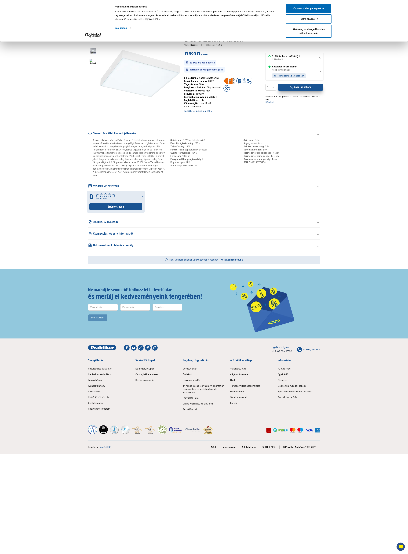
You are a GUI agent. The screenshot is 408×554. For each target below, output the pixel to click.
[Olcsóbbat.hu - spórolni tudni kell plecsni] (193, 429)
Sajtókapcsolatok (239, 397)
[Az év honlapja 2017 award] (150, 429)
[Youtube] (134, 348)
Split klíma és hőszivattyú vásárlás (295, 391)
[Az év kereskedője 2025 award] (208, 429)
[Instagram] (155, 348)
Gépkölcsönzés (95, 403)
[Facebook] (127, 348)
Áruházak (188, 374)
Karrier (233, 403)
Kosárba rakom (302, 87)
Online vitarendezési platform (198, 403)
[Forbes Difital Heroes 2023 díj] (103, 429)
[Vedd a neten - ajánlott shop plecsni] (176, 429)
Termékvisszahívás (287, 397)
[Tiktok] (141, 348)
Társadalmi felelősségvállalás (245, 386)
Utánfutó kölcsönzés (98, 397)
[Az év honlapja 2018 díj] (114, 429)
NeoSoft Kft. (106, 447)
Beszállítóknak (190, 409)
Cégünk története (239, 374)
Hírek (232, 380)
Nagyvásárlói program (99, 409)
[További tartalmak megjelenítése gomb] (94, 115)
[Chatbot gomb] (401, 547)
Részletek (270, 102)
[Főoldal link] (102, 347)
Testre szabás (307, 18)
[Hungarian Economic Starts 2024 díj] (92, 429)
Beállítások (120, 28)
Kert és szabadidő (144, 380)
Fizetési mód (284, 368)
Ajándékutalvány (96, 386)
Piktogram (283, 380)
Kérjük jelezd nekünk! (232, 259)
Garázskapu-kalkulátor (99, 374)
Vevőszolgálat (190, 368)
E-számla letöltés (191, 380)
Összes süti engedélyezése (308, 8)
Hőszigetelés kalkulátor (100, 368)
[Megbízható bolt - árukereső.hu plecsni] (162, 429)
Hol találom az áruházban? (291, 76)
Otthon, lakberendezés (146, 374)
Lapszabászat (95, 380)
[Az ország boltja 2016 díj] (137, 429)
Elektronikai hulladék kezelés (292, 386)
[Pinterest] (148, 348)
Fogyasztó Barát (191, 398)
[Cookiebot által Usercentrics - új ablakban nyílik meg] (93, 35)
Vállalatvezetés (238, 368)
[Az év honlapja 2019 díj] (125, 429)
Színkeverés (94, 391)
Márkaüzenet (237, 391)
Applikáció (283, 374)
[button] (299, 58)
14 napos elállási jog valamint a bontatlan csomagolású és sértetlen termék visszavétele (203, 389)
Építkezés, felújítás (144, 368)
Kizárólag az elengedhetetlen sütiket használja (308, 31)
